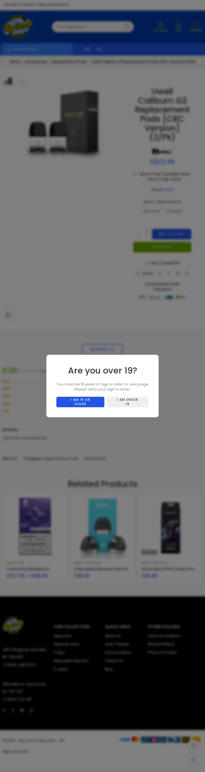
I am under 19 (127, 402)
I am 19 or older (80, 402)
